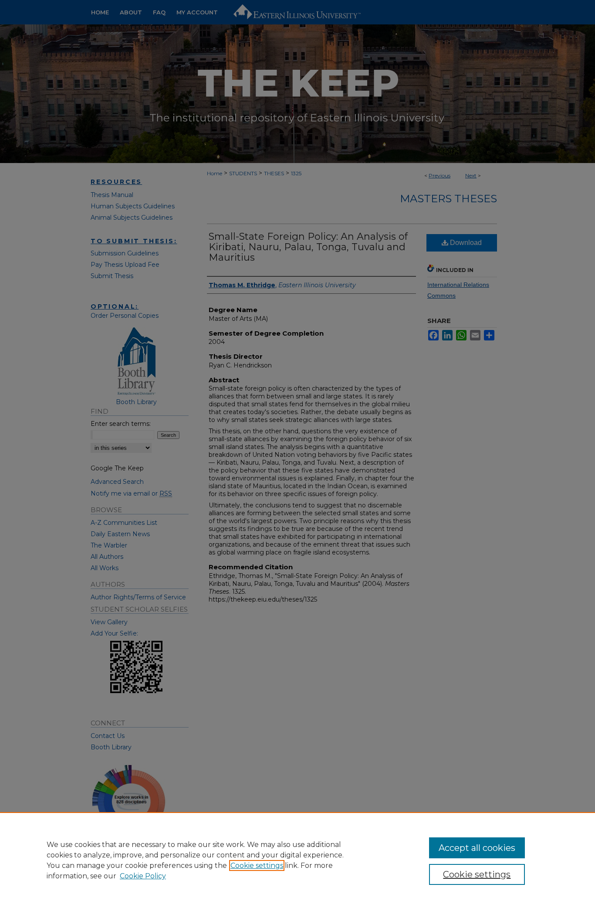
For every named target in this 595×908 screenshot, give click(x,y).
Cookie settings (256, 865)
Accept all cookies (477, 848)
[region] (297, 860)
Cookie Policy (143, 876)
